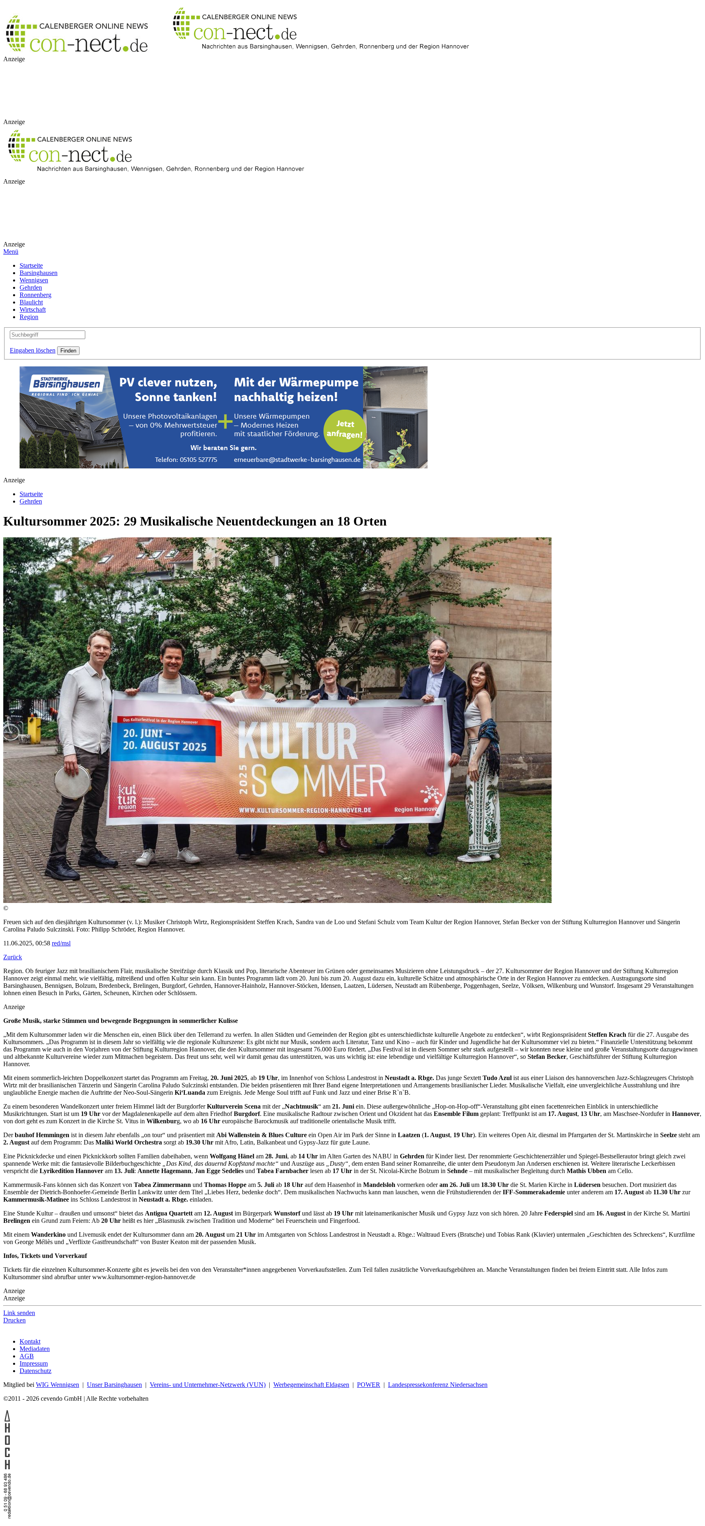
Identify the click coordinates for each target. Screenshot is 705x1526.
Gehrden (31, 287)
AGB (27, 1356)
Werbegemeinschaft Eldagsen (311, 1384)
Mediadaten (35, 1348)
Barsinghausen (39, 272)
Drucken (14, 1320)
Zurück (12, 957)
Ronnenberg (35, 294)
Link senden (19, 1312)
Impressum (34, 1363)
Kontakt (30, 1341)
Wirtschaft (33, 309)
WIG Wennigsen (57, 1384)
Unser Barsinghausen (114, 1384)
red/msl (61, 943)
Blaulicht (31, 302)
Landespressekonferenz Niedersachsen (438, 1384)
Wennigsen (34, 280)
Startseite (31, 265)
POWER (368, 1384)
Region (29, 316)
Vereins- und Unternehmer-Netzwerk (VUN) (208, 1384)
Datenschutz (35, 1370)
